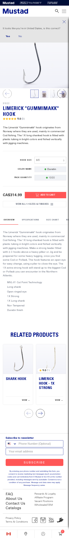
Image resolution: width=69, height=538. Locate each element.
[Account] (43, 534)
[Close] (34, 22)
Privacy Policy (13, 518)
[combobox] (50, 160)
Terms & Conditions (17, 522)
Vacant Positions (43, 501)
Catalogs (13, 508)
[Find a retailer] (25, 534)
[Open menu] (64, 11)
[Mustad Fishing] (10, 3)
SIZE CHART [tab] (52, 220)
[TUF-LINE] (53, 3)
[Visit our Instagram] (43, 520)
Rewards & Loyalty (45, 494)
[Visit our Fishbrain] (60, 520)
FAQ (9, 494)
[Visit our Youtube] (51, 520)
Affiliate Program (43, 497)
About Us (14, 499)
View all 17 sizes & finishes (32, 204)
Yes (8, 36)
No (20, 36)
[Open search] (57, 11)
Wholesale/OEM (43, 505)
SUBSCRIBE (34, 462)
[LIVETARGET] (30, 3)
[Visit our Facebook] (35, 520)
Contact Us (15, 503)
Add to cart (48, 195)
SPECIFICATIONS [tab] (30, 220)
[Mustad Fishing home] (15, 11)
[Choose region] (8, 534)
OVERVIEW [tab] (9, 220)
